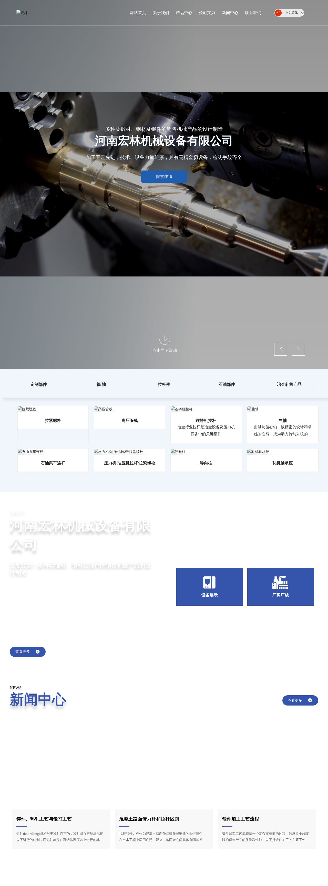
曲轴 (283, 420)
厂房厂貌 (280, 595)
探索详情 (164, 176)
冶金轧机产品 (289, 384)
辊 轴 (101, 384)
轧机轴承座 (282, 463)
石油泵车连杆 (53, 463)
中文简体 (291, 13)
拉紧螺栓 (53, 420)
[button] (280, 349)
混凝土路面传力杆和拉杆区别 (149, 818)
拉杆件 (164, 384)
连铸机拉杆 (206, 420)
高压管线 (129, 420)
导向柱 (206, 463)
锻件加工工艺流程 (240, 818)
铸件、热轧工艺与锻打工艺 (44, 818)
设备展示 (209, 595)
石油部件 (227, 384)
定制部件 (38, 384)
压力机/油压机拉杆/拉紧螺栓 (129, 463)
